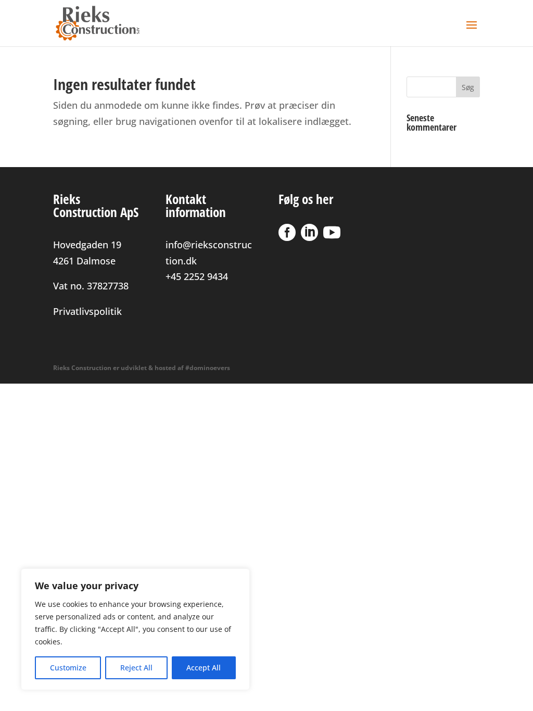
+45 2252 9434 (197, 276)
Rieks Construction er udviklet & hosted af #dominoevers (141, 367)
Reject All (136, 667)
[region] (135, 629)
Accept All (203, 667)
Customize (68, 667)
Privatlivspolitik (87, 311)
